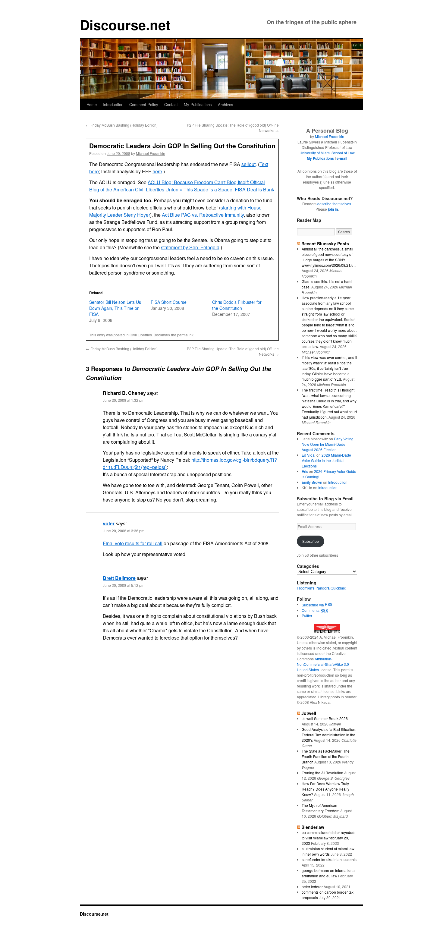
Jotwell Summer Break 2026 (325, 718)
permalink (185, 334)
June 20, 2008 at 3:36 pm (123, 530)
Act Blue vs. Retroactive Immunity (203, 214)
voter (109, 523)
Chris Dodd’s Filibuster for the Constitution (237, 305)
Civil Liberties (141, 334)
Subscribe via (313, 604)
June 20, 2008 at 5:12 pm (123, 585)
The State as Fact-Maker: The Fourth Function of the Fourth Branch (326, 756)
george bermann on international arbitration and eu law (329, 873)
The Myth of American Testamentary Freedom (320, 808)
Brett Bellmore (119, 577)
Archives (225, 104)
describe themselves (334, 203)
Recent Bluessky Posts (325, 244)
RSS (328, 604)
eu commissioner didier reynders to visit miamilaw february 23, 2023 (328, 838)
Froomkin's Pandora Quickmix (321, 587)
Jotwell (308, 713)
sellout (248, 164)
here (157, 171)
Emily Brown (312, 482)
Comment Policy (143, 104)
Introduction (113, 104)
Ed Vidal (309, 455)
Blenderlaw (312, 827)
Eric (305, 471)
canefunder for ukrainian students (329, 859)
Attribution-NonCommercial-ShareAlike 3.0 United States (323, 664)
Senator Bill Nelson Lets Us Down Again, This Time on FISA (115, 308)
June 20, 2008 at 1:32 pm (123, 400)
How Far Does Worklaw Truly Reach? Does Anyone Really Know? (325, 789)
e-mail (342, 158)
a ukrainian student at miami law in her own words (328, 851)
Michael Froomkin (150, 153)
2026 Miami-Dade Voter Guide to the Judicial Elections (326, 460)
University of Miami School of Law (327, 152)
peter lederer (312, 886)
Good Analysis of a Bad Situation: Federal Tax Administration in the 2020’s (329, 735)
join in (333, 209)
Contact (171, 104)
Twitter (307, 615)
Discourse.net (125, 24)
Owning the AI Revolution (322, 772)
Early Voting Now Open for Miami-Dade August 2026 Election (327, 444)
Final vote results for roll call (132, 543)
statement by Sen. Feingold (190, 247)
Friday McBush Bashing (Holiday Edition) (122, 124)
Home (91, 104)
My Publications (198, 104)
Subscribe (310, 541)
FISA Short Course (169, 302)
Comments (315, 610)
